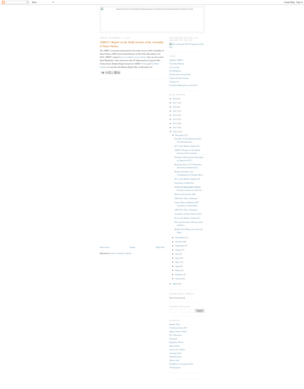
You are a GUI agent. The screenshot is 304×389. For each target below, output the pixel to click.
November (180, 237)
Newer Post (104, 247)
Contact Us (174, 81)
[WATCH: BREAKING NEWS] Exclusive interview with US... (188, 189)
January (178, 278)
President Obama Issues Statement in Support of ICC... (188, 159)
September (180, 245)
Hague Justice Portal (178, 331)
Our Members (175, 70)
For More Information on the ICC (183, 85)
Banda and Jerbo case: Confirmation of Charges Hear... (189, 173)
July (177, 253)
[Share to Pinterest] (118, 72)
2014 (175, 115)
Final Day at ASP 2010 (184, 183)
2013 (175, 119)
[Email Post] (102, 72)
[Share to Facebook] (115, 72)
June (177, 258)
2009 (175, 283)
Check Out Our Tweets (179, 78)
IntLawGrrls (174, 345)
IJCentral (173, 338)
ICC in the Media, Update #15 (187, 217)
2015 (175, 111)
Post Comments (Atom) (121, 253)
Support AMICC (176, 60)
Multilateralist (175, 356)
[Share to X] (112, 72)
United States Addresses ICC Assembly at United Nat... (186, 204)
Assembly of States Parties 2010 (188, 213)
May (177, 262)
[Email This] (106, 72)
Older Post (160, 247)
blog (145, 63)
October (179, 241)
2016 (175, 106)
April (177, 266)
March (178, 270)
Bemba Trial (174, 324)
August (178, 249)
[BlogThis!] (109, 72)
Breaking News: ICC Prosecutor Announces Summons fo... (188, 166)
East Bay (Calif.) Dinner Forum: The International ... (188, 140)
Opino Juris (174, 360)
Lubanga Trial (175, 353)
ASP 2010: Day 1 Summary (186, 209)
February (179, 274)
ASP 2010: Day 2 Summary (186, 198)
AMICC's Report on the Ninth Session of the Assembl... (187, 152)
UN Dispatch (174, 367)
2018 (175, 98)
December (179, 135)
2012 (175, 123)
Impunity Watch (176, 342)
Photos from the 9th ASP (184, 194)
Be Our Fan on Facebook (180, 74)
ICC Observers (175, 335)
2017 (175, 102)
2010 (175, 131)
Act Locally (174, 67)
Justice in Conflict (177, 349)
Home (132, 247)
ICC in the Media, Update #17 (187, 145)
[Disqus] (132, 121)
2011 (175, 127)
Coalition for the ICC (178, 327)
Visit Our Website (176, 63)
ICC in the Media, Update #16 (187, 178)
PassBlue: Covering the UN (181, 363)
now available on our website (133, 57)
